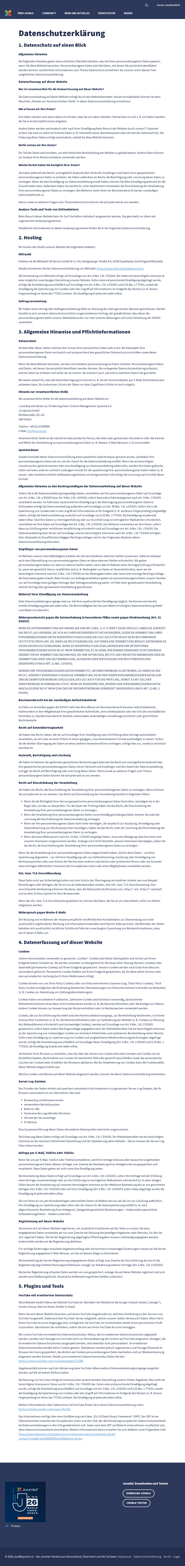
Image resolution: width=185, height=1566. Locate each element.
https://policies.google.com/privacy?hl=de (44, 1409)
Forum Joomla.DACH (168, 5)
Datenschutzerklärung (147, 1556)
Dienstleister (106, 13)
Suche (167, 1556)
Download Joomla (138, 1493)
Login (176, 1556)
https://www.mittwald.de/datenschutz (120, 268)
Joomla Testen (136, 1502)
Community (49, 13)
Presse (15, 1526)
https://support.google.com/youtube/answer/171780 (51, 1361)
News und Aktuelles (77, 13)
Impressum (124, 1556)
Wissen (128, 13)
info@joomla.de (36, 431)
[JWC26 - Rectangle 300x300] (25, 1521)
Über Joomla (26, 13)
